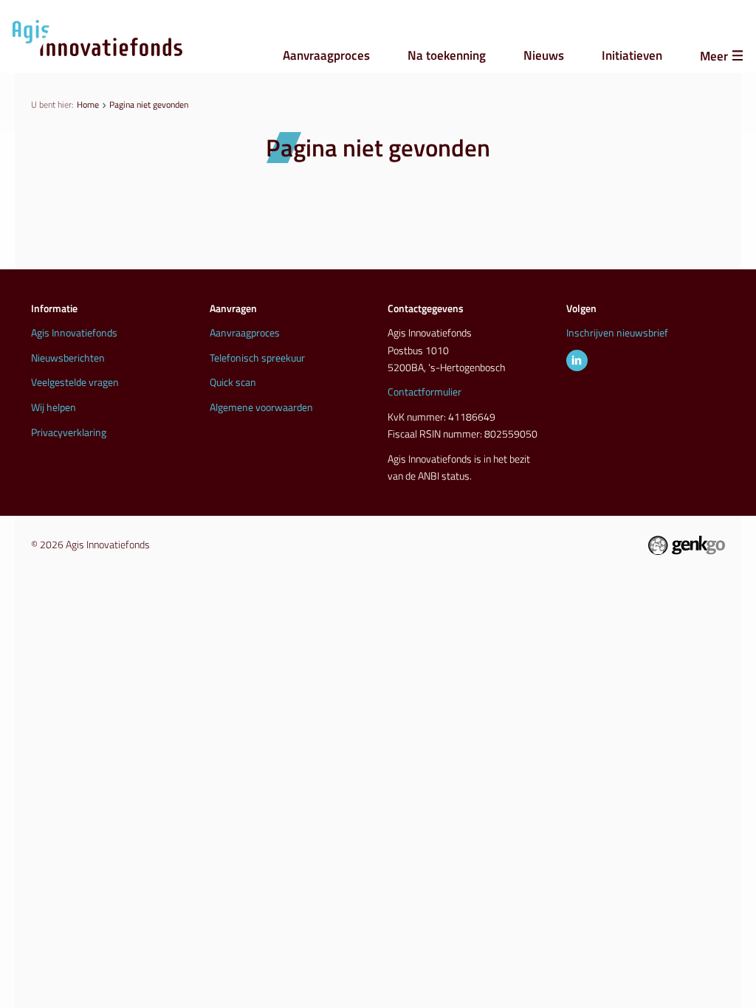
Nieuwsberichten (68, 358)
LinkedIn (577, 360)
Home (88, 104)
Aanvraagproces (326, 55)
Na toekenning (447, 55)
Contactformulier (424, 392)
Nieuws (543, 55)
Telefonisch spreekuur (257, 358)
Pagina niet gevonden (148, 104)
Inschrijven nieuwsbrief (617, 333)
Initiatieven (632, 55)
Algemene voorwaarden (261, 407)
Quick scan (233, 382)
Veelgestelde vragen (75, 382)
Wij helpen (53, 407)
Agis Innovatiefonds (74, 333)
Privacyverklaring (68, 432)
